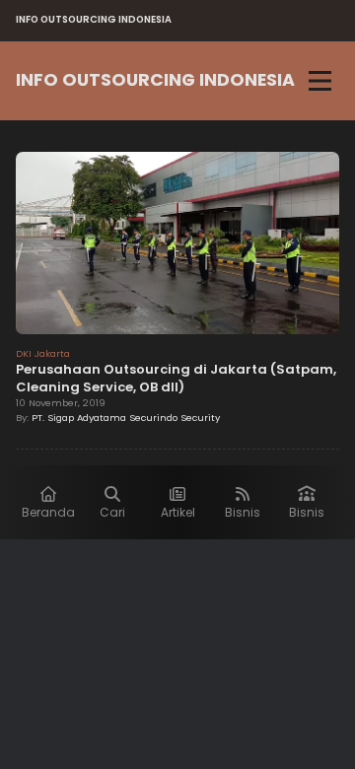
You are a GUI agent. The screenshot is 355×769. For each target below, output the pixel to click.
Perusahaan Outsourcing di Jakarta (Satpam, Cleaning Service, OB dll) (176, 378)
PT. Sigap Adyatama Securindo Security (126, 417)
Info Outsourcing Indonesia (155, 80)
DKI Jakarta (43, 353)
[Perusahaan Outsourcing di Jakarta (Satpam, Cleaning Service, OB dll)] (177, 245)
